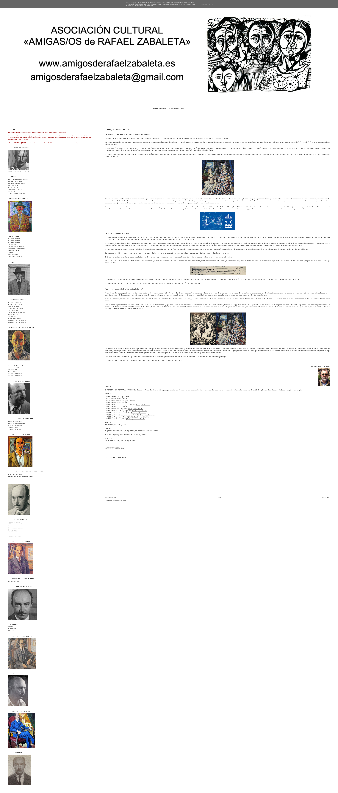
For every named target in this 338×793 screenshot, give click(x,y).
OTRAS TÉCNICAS (13, 255)
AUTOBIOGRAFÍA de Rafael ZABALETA (18, 179)
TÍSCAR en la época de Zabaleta (16, 526)
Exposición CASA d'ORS (14, 306)
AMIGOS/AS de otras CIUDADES (16, 423)
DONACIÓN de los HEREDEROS (16, 249)
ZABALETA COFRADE (13, 532)
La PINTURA (11, 253)
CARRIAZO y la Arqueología (15, 425)
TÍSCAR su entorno (13, 530)
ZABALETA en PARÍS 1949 (15, 373)
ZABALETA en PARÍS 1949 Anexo (16, 375)
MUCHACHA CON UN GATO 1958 (16, 312)
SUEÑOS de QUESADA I (14, 318)
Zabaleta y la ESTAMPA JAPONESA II (17, 322)
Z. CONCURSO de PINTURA (15, 257)
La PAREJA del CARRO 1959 (15, 308)
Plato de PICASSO (12, 371)
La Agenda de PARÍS (13, 369)
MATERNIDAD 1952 (13, 310)
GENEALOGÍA (11, 191)
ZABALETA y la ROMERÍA (14, 536)
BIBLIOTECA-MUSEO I (14, 239)
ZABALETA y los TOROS (14, 429)
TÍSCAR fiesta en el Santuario (15, 528)
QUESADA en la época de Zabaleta (17, 524)
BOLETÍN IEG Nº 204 (13, 581)
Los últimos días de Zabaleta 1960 (16, 193)
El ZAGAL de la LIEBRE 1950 (15, 304)
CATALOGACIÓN (12, 245)
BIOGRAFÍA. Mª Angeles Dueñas (16, 183)
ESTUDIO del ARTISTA (14, 251)
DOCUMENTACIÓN (13, 187)
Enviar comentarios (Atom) (119, 500)
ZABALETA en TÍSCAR (14, 534)
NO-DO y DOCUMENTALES (15, 474)
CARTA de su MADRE (13, 185)
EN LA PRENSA (12, 629)
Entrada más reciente (110, 497)
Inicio (219, 497)
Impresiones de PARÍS (13, 367)
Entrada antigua (326, 497)
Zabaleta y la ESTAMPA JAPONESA (17, 320)
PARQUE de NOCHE (13, 314)
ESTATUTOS (11, 631)
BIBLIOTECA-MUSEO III (14, 243)
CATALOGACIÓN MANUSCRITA (16, 247)
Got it (211, 4)
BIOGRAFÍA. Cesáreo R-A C (15, 181)
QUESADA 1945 (12, 316)
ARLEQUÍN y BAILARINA (118, 448)
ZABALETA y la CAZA (13, 427)
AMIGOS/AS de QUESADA (15, 421)
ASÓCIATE (10, 627)
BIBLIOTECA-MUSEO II (14, 241)
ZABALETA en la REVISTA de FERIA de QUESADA (21, 476)
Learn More (203, 4)
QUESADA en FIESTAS (14, 522)
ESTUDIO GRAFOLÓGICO (14, 189)
